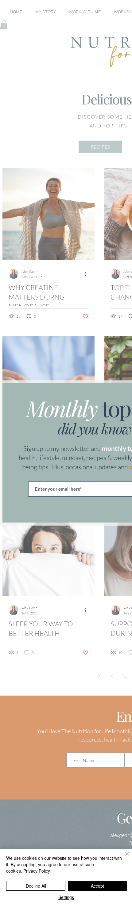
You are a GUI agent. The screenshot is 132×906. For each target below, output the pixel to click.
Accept (97, 886)
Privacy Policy (36, 871)
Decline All (36, 886)
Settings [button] (66, 897)
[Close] (123, 857)
